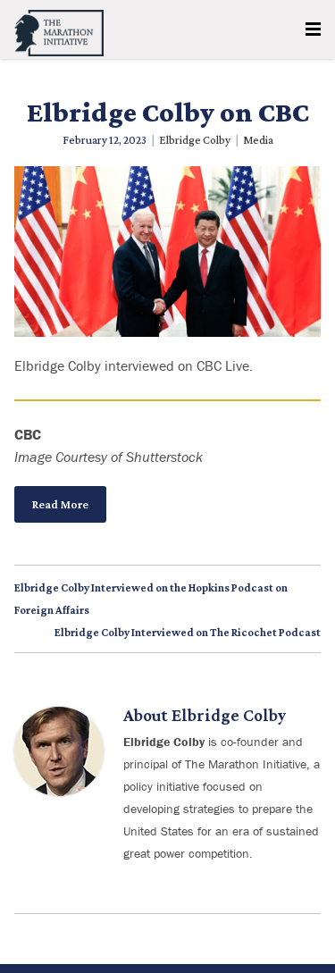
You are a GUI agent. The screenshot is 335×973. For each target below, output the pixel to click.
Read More (60, 504)
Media (258, 140)
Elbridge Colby (194, 140)
